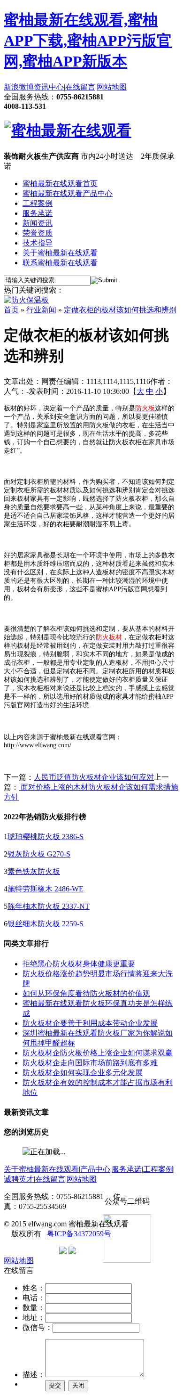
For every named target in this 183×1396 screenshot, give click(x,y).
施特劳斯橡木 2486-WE (46, 889)
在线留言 (80, 87)
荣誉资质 (38, 233)
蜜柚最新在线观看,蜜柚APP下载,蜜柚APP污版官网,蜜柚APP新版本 (88, 40)
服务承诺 (38, 213)
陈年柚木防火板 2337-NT (49, 906)
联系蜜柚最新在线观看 (60, 263)
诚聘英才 (19, 1179)
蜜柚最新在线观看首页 (60, 184)
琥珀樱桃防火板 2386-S (46, 837)
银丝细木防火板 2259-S (46, 924)
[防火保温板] (26, 300)
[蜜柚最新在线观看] (67, 130)
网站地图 (112, 87)
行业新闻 (41, 310)
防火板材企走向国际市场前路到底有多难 (90, 1063)
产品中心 (95, 1169)
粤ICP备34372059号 (79, 1234)
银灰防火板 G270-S (39, 854)
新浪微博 (19, 87)
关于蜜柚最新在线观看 (60, 253)
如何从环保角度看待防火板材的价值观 (86, 993)
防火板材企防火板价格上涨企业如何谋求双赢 (98, 1053)
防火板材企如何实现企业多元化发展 (83, 1073)
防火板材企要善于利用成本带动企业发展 (90, 1023)
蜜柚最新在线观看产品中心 (68, 193)
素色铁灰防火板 (34, 871)
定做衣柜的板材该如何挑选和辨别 (120, 310)
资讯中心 (49, 87)
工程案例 (38, 203)
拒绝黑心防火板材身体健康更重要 (79, 964)
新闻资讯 (38, 223)
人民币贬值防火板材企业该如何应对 (94, 777)
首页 (11, 310)
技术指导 (38, 243)
